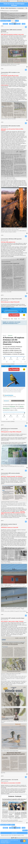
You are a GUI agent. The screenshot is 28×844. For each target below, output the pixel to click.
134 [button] (10, 23)
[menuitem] (4, 1)
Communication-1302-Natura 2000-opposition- (11, 238)
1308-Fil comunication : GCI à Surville (9, 779)
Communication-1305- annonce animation (10, 473)
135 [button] (12, 23)
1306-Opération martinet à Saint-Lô (9, 524)
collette (2, 68)
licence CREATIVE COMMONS (8, 18)
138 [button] (19, 23)
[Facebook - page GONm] (22, 841)
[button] (4, 24)
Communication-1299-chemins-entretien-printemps (11, 30)
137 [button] (17, 23)
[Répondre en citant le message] (26, 27)
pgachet (2, 520)
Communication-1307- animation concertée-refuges (12, 618)
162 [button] (22, 23)
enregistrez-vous (12, 13)
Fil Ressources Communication (9, 10)
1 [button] (7, 23)
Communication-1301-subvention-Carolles (10, 125)
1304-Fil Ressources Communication (9, 428)
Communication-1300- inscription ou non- (10, 72)
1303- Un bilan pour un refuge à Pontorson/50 (11, 298)
